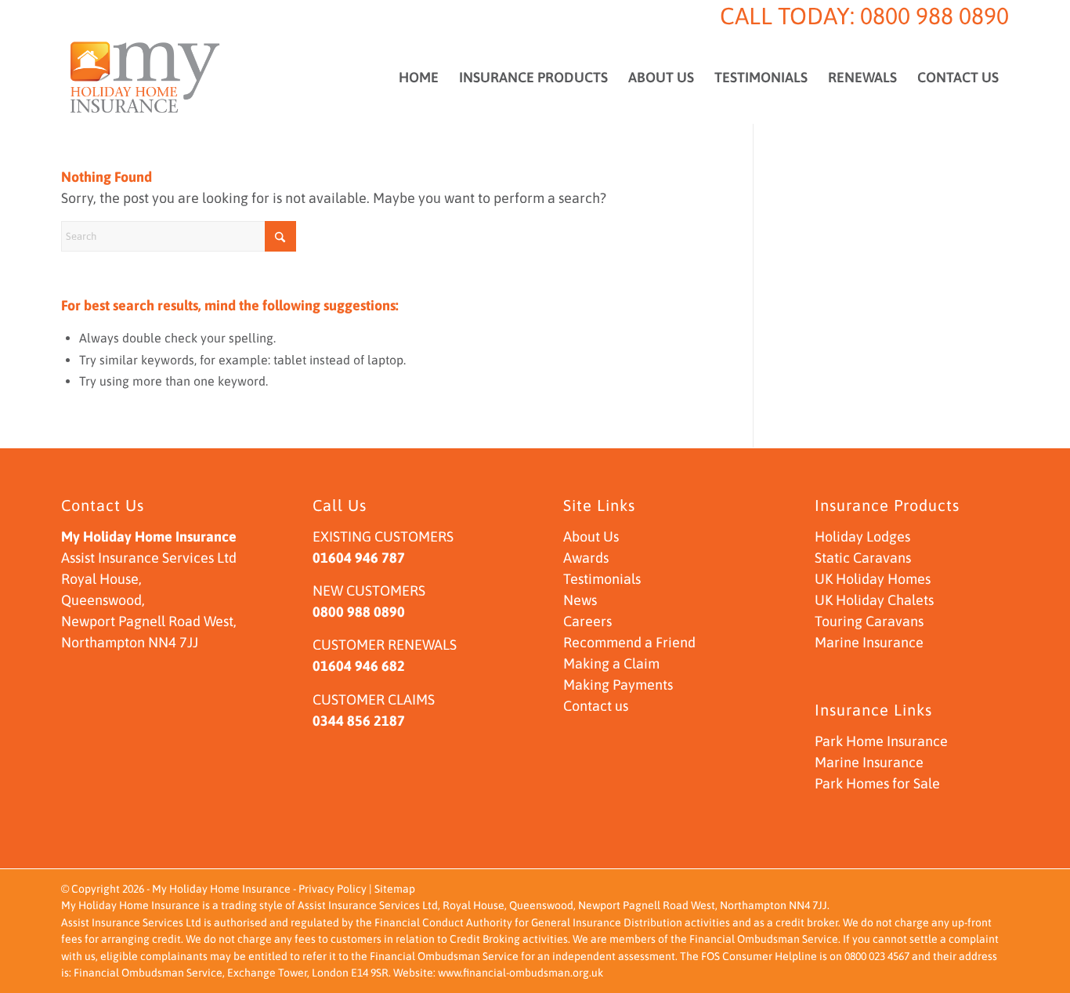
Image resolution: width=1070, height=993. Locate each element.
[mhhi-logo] (145, 77)
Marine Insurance (869, 642)
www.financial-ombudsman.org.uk (520, 972)
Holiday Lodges (862, 536)
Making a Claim (611, 663)
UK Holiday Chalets (874, 600)
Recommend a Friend (629, 642)
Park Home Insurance (881, 741)
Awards (586, 557)
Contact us (595, 706)
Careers (587, 621)
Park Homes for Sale (877, 783)
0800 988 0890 (934, 15)
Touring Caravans (869, 621)
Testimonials (602, 579)
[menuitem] (419, 77)
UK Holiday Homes (873, 579)
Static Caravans (863, 557)
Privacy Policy (332, 888)
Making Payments (618, 684)
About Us (591, 536)
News (580, 600)
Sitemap (394, 888)
